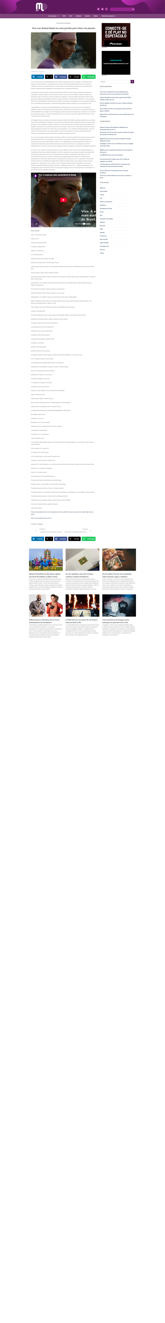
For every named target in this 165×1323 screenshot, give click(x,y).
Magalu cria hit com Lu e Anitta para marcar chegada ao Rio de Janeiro (116, 145)
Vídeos (96, 16)
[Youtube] (102, 9)
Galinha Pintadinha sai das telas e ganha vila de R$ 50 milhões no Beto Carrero (115, 98)
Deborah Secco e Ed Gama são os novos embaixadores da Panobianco (116, 115)
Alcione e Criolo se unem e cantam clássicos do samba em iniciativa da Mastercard (117, 133)
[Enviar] (132, 81)
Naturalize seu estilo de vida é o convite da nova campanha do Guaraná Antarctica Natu (115, 165)
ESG (70, 16)
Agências (102, 188)
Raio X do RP (104, 239)
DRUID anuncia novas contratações (112, 155)
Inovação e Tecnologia (106, 219)
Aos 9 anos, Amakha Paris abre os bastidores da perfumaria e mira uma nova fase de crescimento (114, 93)
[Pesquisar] (133, 9)
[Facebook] (98, 9)
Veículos (102, 249)
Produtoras (103, 236)
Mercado (102, 225)
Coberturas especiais (108, 16)
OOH (64, 16)
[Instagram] (106, 9)
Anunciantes (60, 23)
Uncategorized (104, 246)
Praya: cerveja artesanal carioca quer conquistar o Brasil (116, 176)
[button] (37, 77)
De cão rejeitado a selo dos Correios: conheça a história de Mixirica (116, 104)
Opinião (87, 16)
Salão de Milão (104, 243)
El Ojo (102, 212)
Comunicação (52, 16)
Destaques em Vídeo (106, 208)
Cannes (102, 194)
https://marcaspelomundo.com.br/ (41, 518)
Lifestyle (78, 16)
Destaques (67, 23)
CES (101, 198)
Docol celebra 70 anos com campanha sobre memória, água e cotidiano (116, 110)
